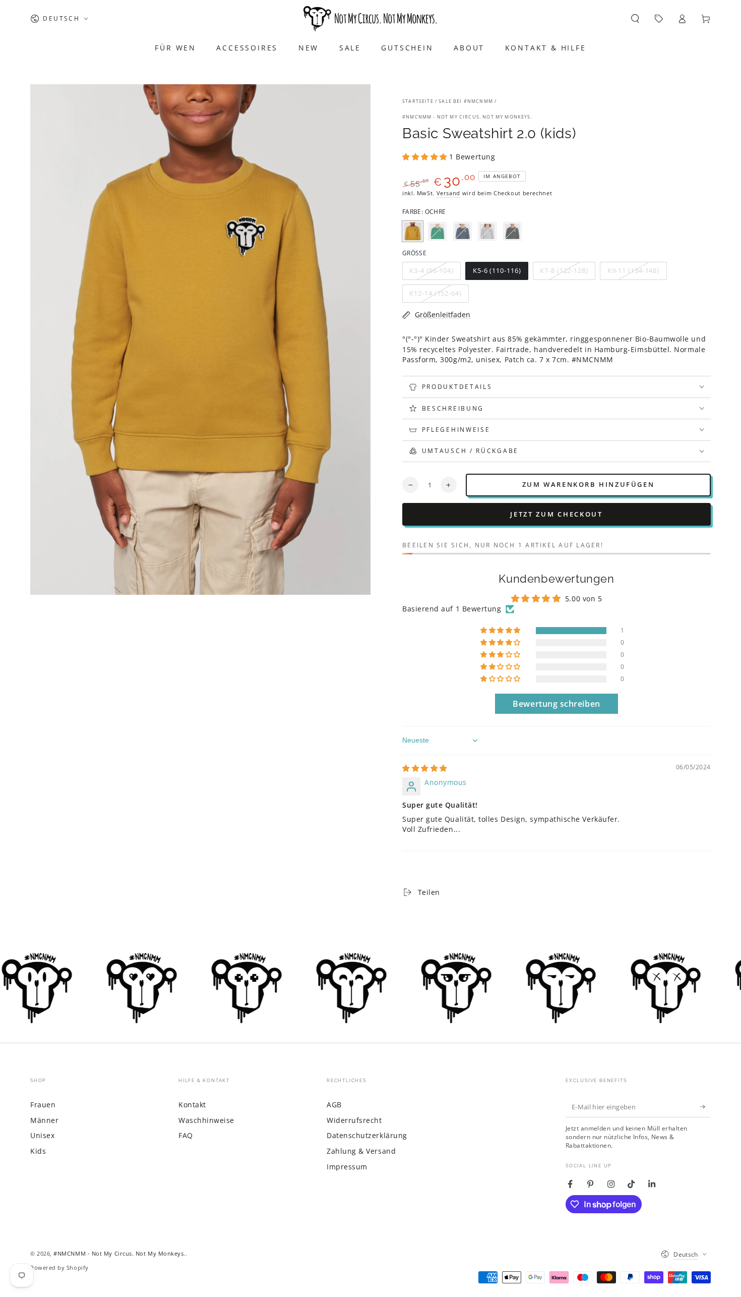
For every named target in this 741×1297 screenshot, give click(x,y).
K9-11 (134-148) (633, 273)
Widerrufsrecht (354, 1120)
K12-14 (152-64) (435, 296)
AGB (334, 1104)
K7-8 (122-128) (563, 273)
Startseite (418, 101)
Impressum (347, 1166)
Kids (38, 1151)
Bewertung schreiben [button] (556, 703)
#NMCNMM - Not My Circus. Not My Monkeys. (467, 117)
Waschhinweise (206, 1120)
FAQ (185, 1135)
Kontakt (192, 1104)
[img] (424, 768)
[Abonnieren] (705, 1107)
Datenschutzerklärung (367, 1135)
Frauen (42, 1104)
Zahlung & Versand (361, 1151)
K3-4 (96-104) (431, 273)
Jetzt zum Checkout (556, 514)
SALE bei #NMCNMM (466, 101)
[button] (635, 19)
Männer (44, 1120)
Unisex (42, 1135)
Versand (448, 193)
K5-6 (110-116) (496, 273)
